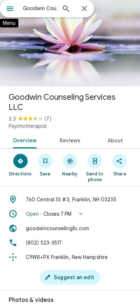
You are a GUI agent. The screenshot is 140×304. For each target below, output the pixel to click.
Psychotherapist (28, 126)
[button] (70, 214)
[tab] (23, 139)
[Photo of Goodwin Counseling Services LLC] (70, 43)
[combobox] (39, 8)
